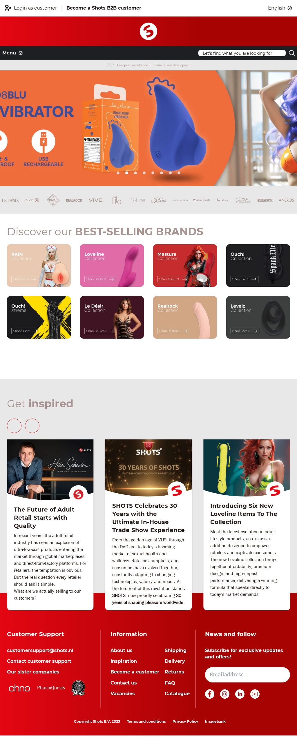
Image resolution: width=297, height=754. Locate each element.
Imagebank (215, 721)
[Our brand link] (39, 265)
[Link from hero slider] (148, 128)
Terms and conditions (146, 721)
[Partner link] (19, 688)
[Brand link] (10, 200)
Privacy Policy (185, 721)
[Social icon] (210, 697)
